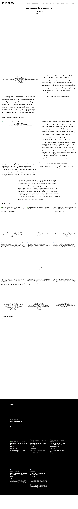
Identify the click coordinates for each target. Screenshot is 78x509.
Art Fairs (51, 3)
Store (57, 3)
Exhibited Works (73, 203)
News (62, 3)
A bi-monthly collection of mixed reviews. (38, 450)
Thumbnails (75, 203)
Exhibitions (34, 3)
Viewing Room (43, 3)
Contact (73, 3)
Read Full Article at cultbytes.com (36, 452)
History (67, 3)
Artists (28, 3)
